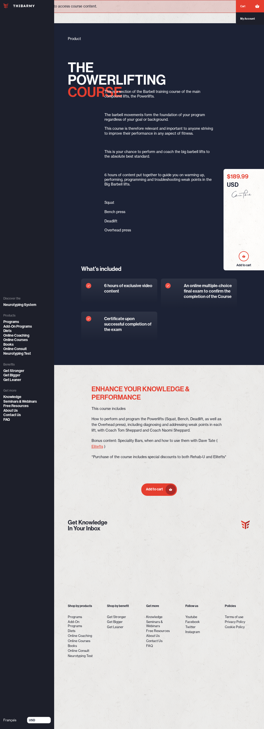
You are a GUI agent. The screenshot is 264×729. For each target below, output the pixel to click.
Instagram (192, 632)
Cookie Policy (235, 627)
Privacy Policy (235, 622)
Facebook (192, 622)
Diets (7, 331)
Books (8, 344)
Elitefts (97, 446)
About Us (10, 410)
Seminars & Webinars (20, 401)
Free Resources (16, 406)
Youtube (191, 617)
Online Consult (15, 349)
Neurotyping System (19, 305)
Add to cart (154, 489)
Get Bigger (11, 375)
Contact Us (12, 415)
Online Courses (15, 340)
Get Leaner (12, 380)
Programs (11, 322)
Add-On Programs (17, 326)
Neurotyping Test (17, 353)
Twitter (190, 627)
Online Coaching (16, 335)
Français (9, 720)
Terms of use (234, 617)
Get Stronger (13, 371)
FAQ (6, 419)
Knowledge (12, 397)
